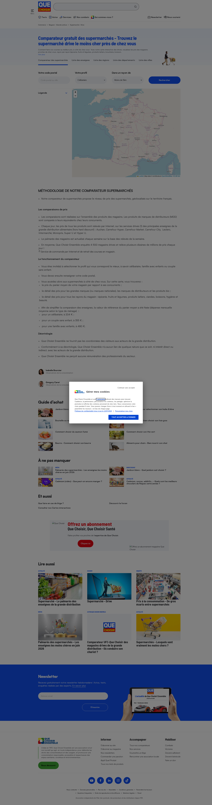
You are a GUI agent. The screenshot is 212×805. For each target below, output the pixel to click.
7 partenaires (100, 399)
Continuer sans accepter (126, 388)
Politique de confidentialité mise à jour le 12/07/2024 (93, 411)
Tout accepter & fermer (123, 417)
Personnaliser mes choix (124, 411)
